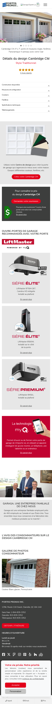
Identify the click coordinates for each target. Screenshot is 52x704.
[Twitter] (8, 655)
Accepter (16, 685)
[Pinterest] (24, 655)
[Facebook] (3, 655)
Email (27, 701)
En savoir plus (21, 214)
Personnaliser (15, 691)
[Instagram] (19, 655)
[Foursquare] (14, 655)
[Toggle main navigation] (45, 4)
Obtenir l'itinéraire (14, 625)
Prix (44, 701)
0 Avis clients (26, 73)
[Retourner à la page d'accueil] (10, 5)
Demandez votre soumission (26, 201)
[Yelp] (30, 655)
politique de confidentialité (33, 679)
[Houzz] (35, 655)
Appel (9, 701)
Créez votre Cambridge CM (26, 176)
